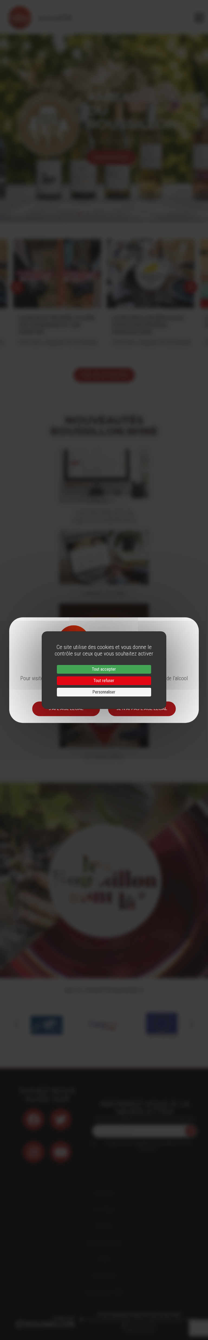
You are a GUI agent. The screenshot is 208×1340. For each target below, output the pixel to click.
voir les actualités (104, 375)
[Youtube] (61, 1152)
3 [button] (96, 213)
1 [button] (79, 213)
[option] (104, 125)
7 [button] (128, 213)
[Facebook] (33, 1119)
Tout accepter (104, 669)
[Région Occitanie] (104, 1024)
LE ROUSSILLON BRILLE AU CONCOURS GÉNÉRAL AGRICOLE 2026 (147, 325)
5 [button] (112, 213)
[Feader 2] (46, 1024)
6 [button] (120, 213)
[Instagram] (33, 1152)
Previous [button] (8, 125)
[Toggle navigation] (199, 18)
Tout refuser (103, 680)
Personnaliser (103, 692)
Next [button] (200, 125)
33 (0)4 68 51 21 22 (141, 1325)
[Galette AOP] (162, 1024)
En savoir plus (111, 157)
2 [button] (87, 213)
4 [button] (104, 213)
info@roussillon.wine (139, 1330)
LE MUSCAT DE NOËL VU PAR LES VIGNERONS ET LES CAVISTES (56, 325)
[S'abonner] (190, 1131)
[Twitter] (61, 1119)
